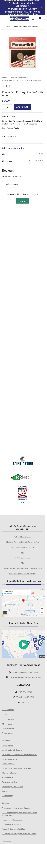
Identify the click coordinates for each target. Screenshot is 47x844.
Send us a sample (30, 26)
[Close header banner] (42, 7)
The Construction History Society (22, 573)
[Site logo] (19, 19)
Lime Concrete (8, 764)
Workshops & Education (12, 786)
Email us (25, 702)
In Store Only (7, 796)
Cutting (10, 128)
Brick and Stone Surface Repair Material (19, 754)
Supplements (7, 777)
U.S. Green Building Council (22, 547)
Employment (7, 733)
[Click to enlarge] (7, 68)
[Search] (33, 19)
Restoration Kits (9, 782)
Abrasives (37, 80)
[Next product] (9, 86)
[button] (21, 502)
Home (4, 77)
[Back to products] (6, 86)
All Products (27, 121)
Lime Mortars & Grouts (12, 750)
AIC (22, 563)
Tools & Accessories (18, 77)
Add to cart (22, 107)
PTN (22, 552)
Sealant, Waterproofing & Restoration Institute (22, 568)
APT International (22, 558)
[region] (22, 478)
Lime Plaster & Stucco (11, 759)
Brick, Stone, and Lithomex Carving (16, 80)
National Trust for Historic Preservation (22, 542)
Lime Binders (7, 745)
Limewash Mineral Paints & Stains (16, 768)
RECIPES (17, 26)
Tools (16, 128)
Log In (22, 201)
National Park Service (22, 537)
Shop (9, 26)
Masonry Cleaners (10, 773)
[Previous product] (3, 86)
